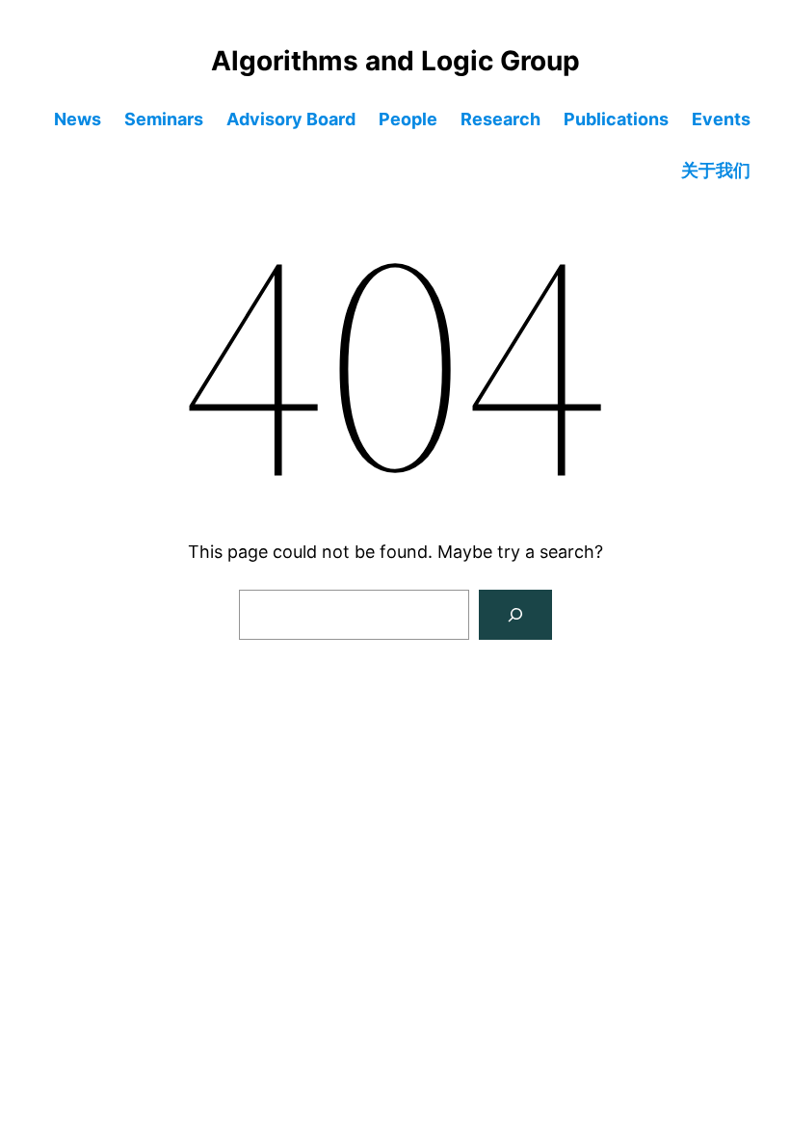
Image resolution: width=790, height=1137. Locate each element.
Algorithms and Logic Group (395, 60)
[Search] (515, 615)
